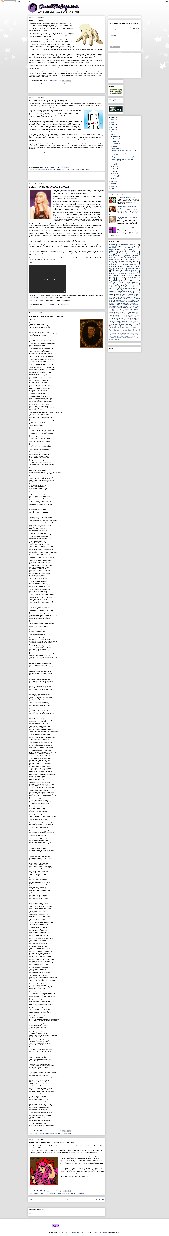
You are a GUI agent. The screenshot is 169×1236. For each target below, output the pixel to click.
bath (132, 310)
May (114, 168)
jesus (132, 333)
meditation (112, 264)
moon (136, 306)
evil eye (132, 330)
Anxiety (122, 316)
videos (111, 316)
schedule (111, 309)
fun (135, 263)
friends (42, 1193)
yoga (116, 316)
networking (118, 298)
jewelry (126, 291)
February (115, 176)
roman (122, 336)
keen (131, 306)
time (131, 298)
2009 (112, 188)
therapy (136, 315)
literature (39, 1133)
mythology (112, 307)
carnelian (131, 329)
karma (125, 306)
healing (131, 249)
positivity (73, 1193)
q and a (131, 307)
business (118, 300)
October (115, 141)
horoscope (125, 321)
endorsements (113, 319)
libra (120, 334)
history (35, 1133)
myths (117, 294)
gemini (133, 319)
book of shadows (130, 277)
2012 (112, 181)
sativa (138, 336)
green (125, 285)
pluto (110, 336)
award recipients (127, 292)
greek (137, 331)
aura (122, 275)
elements (135, 304)
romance (115, 281)
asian (138, 327)
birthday (111, 303)
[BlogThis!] (64, 81)
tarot (128, 309)
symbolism (122, 273)
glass (138, 319)
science (111, 295)
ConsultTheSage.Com (34, 1212)
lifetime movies (48, 306)
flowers (127, 319)
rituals (68, 169)
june (131, 321)
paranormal (132, 313)
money (123, 323)
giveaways (135, 312)
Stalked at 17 (66, 190)
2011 (112, 183)
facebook (138, 330)
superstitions (119, 284)
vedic (117, 326)
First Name (113, 35)
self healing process (116, 315)
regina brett (126, 280)
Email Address (124, 30)
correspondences (124, 263)
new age (53, 83)
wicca (117, 292)
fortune (136, 297)
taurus (112, 326)
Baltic (127, 316)
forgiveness (121, 331)
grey (110, 333)
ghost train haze (130, 331)
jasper (128, 333)
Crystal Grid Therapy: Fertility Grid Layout (48, 100)
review (136, 307)
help (130, 261)
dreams (119, 291)
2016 (112, 127)
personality (113, 275)
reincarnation (116, 336)
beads (116, 329)
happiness (121, 254)
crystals (50, 169)
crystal (117, 303)
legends (120, 266)
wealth (116, 339)
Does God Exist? (36, 20)
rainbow (122, 324)
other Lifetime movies (37, 300)
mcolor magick (126, 334)
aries (110, 318)
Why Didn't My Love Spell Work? (126, 197)
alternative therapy (38, 169)
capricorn (135, 318)
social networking (114, 290)
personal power (66, 1193)
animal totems (133, 327)
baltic (112, 329)
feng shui (121, 319)
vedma (122, 326)
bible (112, 300)
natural (135, 288)
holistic (64, 169)
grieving (111, 313)
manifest (134, 285)
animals (121, 310)
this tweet (61, 295)
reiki (139, 313)
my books (129, 323)
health (134, 259)
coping (111, 254)
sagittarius (127, 336)
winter (138, 326)
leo (116, 334)
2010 (112, 186)
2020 (112, 122)
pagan (121, 313)
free (139, 300)
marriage (127, 288)
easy (128, 266)
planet (110, 324)
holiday (118, 321)
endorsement (112, 306)
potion (116, 324)
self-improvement (59, 83)
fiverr (128, 312)
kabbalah (111, 334)
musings (130, 275)
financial (133, 300)
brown (138, 295)
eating (117, 312)
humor (111, 298)
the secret (125, 295)
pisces (136, 323)
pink (124, 304)
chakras (111, 291)
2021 (112, 120)
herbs (129, 303)
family (53, 169)
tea (137, 337)
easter (118, 330)
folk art (115, 331)
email (123, 312)
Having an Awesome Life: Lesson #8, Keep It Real (51, 1143)
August (115, 146)
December (116, 136)
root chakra (129, 324)
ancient (45, 169)
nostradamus (50, 1133)
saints (125, 298)
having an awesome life (51, 1193)
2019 (112, 124)
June (114, 166)
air (137, 316)
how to (137, 268)
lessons (120, 257)
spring (130, 315)
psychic (70, 1133)
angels (132, 295)
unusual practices (79, 169)
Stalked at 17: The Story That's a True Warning (50, 187)
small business (121, 309)
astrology (116, 277)
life (139, 303)
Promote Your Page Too (44, 1212)
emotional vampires (38, 306)
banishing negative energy (122, 268)
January (115, 178)
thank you (129, 301)
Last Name (113, 40)
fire (111, 331)
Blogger (117, 1232)
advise (132, 316)
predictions (64, 1133)
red (137, 294)
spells (122, 287)
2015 (112, 129)
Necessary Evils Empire (74, 1232)
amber (129, 304)
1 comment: (52, 167)
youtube (126, 290)
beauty (134, 290)
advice (35, 83)
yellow (123, 294)
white (110, 310)
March (115, 173)
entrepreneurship (125, 330)
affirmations (116, 270)
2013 (112, 134)
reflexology (121, 301)
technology (135, 309)
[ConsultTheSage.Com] (30, 1214)
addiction (137, 298)
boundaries (112, 282)
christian (121, 282)
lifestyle (60, 1193)
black (122, 318)
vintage (128, 326)
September (116, 143)
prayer (111, 261)
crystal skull (112, 330)
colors (68, 209)
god (38, 83)
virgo (133, 326)
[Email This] (63, 81)
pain (126, 313)
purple (124, 307)
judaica (136, 333)
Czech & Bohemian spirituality (117, 327)
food (129, 297)
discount (126, 300)
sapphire (133, 336)
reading (113, 301)
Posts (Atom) (70, 1205)
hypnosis (120, 333)
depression (122, 297)
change (111, 294)
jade (124, 333)
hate (117, 313)
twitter (136, 301)
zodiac (128, 284)
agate (127, 327)
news (112, 304)
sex (138, 275)
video (53, 306)
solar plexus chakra (121, 337)
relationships (132, 254)
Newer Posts (33, 1199)
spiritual (67, 83)
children (111, 312)
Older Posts (100, 1199)
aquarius (127, 310)
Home (67, 1199)
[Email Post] (59, 80)
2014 (112, 132)
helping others (43, 83)
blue (136, 292)
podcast (119, 307)
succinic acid (131, 337)
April (114, 171)
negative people (134, 334)
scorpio (112, 337)
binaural (116, 318)
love (49, 83)
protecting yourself (117, 252)
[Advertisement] (66, 89)
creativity (114, 297)
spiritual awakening (133, 279)
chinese (136, 329)
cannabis (128, 318)
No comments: (53, 80)
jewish (134, 303)
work (115, 310)
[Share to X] (66, 81)
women (87, 169)
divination (123, 303)
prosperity (130, 294)
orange (118, 304)
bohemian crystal (123, 329)
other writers (58, 1133)
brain (137, 310)
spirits (125, 315)
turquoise (111, 339)
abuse (111, 284)
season (118, 295)
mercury (117, 323)
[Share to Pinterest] (70, 81)
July (114, 164)
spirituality (137, 324)
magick (111, 273)
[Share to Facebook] (68, 81)
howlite (114, 333)
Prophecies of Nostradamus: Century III (47, 316)
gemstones (59, 169)
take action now (74, 83)
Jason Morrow (105, 1232)
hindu (112, 321)
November (116, 139)
